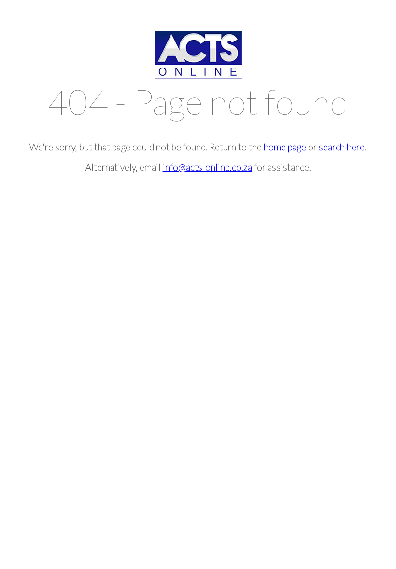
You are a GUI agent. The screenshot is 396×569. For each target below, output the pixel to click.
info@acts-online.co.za (207, 167)
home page (285, 146)
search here (342, 146)
